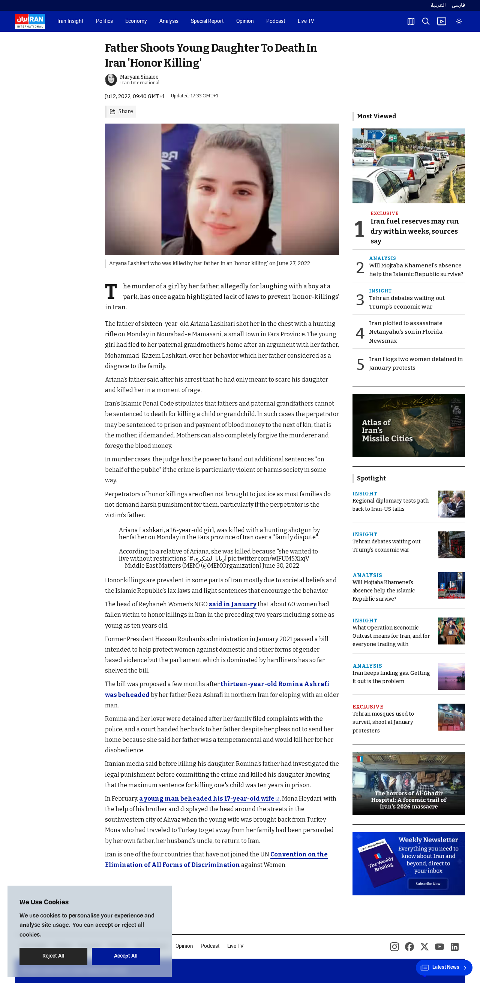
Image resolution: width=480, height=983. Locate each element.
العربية (438, 5)
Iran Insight (70, 21)
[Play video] (441, 21)
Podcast (275, 21)
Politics (104, 21)
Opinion (245, 21)
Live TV (306, 21)
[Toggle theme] (459, 21)
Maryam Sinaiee (139, 77)
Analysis (168, 21)
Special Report (207, 21)
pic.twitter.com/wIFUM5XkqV (268, 558)
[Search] (426, 21)
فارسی (458, 5)
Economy (136, 21)
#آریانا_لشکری (207, 558)
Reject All (53, 956)
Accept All (126, 956)
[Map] (411, 21)
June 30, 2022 (280, 565)
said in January (232, 604)
